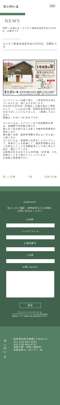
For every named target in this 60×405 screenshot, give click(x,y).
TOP (5, 28)
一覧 (30, 176)
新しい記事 (9, 176)
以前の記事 (50, 176)
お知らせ (15, 28)
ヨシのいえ (11, 6)
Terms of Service (32, 316)
